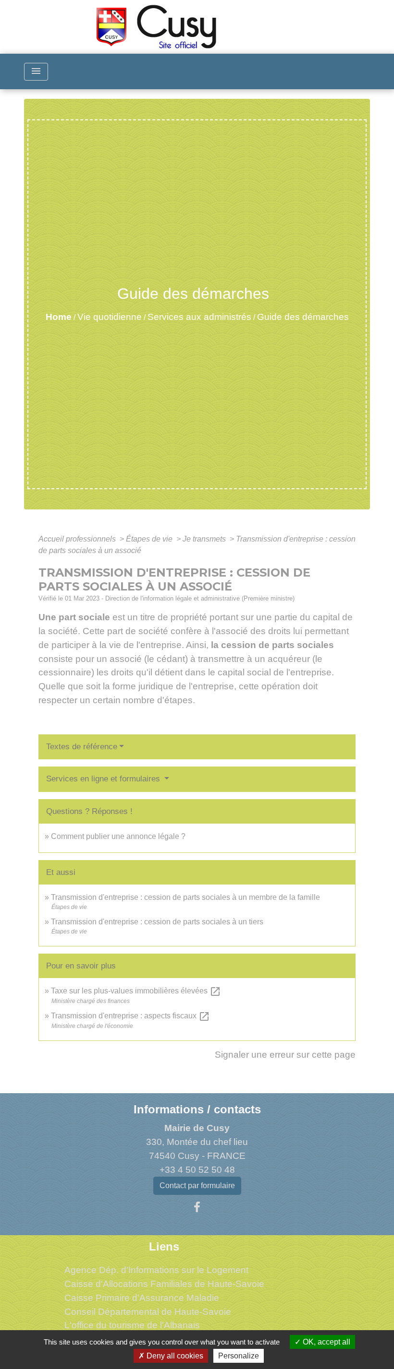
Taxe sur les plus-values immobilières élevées (136, 991)
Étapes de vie (150, 539)
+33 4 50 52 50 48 (197, 1170)
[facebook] (197, 1207)
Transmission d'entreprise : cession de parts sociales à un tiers (157, 922)
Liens (164, 1246)
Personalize (238, 1356)
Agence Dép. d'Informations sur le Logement (156, 1270)
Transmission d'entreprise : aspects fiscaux (130, 1016)
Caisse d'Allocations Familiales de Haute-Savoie (164, 1284)
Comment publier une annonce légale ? (118, 836)
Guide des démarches (303, 317)
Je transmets (205, 539)
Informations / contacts (197, 1109)
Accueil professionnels (78, 539)
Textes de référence (81, 746)
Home (59, 317)
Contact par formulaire (197, 1185)
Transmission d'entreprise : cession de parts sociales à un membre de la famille (185, 897)
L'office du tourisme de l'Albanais (132, 1325)
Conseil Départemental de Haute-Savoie (147, 1312)
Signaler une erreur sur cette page (285, 1055)
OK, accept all (325, 1342)
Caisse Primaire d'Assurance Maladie (141, 1298)
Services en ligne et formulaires (104, 778)
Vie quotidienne (109, 317)
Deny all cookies (174, 1356)
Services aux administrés (199, 317)
